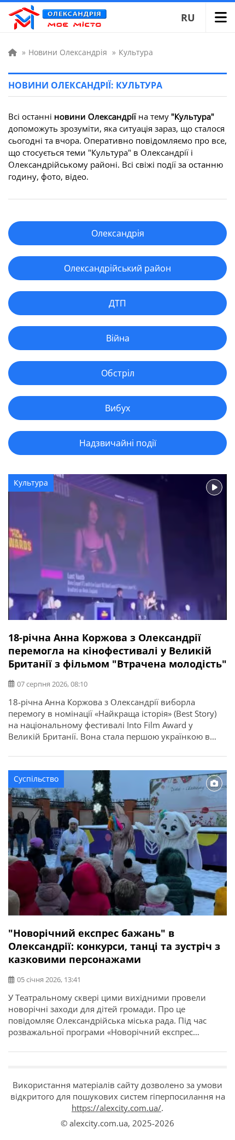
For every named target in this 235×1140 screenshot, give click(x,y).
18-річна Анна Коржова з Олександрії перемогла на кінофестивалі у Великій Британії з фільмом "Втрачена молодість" (117, 650)
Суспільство (36, 778)
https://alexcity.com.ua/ (116, 1107)
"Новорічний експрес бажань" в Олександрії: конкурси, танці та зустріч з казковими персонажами (114, 946)
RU (188, 17)
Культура (31, 482)
